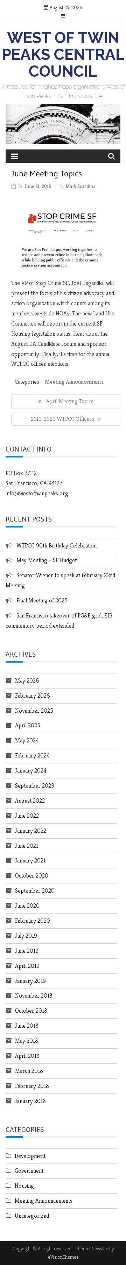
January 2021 (30, 860)
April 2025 (27, 725)
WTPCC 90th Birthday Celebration (56, 545)
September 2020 (35, 890)
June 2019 (26, 951)
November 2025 (34, 710)
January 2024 (31, 770)
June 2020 (27, 905)
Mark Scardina (80, 186)
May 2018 (26, 1040)
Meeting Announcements (74, 381)
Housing (24, 1185)
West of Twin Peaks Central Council (63, 55)
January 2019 (30, 981)
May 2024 (27, 740)
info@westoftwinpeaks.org (37, 493)
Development (30, 1156)
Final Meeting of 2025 (42, 600)
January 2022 (30, 830)
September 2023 (34, 785)
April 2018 (27, 1056)
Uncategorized (32, 1215)
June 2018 (26, 1025)
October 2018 (31, 1010)
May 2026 (27, 680)
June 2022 (27, 815)
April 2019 (27, 966)
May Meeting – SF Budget (46, 560)
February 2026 (32, 695)
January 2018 (30, 1101)
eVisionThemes (63, 1257)
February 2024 (32, 755)
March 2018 (29, 1071)
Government (29, 1170)
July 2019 (26, 935)
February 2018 (32, 1086)
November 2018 (33, 995)
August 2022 (30, 800)
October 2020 (31, 875)
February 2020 (32, 920)
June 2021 (26, 846)
